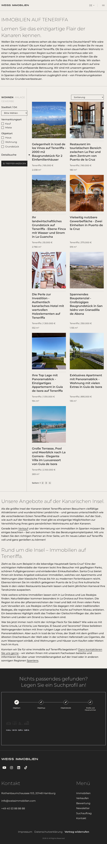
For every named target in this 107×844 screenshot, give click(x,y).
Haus (8, 137)
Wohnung (11, 142)
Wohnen (5, 97)
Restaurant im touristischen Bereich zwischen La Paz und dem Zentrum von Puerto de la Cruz (85, 151)
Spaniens (32, 660)
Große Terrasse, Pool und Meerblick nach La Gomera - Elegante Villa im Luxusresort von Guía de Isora (49, 456)
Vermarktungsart (11, 119)
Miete (8, 127)
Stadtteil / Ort (9, 107)
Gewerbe (5, 101)
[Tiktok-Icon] (26, 767)
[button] (103, 6)
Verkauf (23, 528)
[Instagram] (11, 767)
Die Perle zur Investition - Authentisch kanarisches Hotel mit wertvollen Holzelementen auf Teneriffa (48, 306)
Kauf (8, 123)
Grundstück (12, 146)
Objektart (7, 133)
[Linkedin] (19, 767)
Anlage (18, 97)
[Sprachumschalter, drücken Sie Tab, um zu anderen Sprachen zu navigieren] (92, 5)
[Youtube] (4, 767)
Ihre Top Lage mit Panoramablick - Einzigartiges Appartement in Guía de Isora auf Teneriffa (47, 383)
